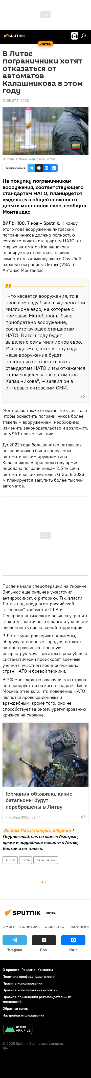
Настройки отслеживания (23, 1015)
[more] (83, 396)
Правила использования (22, 983)
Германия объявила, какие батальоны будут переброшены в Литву (39, 800)
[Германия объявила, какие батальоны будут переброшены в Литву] (45, 755)
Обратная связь (15, 1008)
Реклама (28, 969)
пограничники (46, 860)
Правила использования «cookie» (30, 990)
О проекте (11, 969)
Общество (54, 926)
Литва (25, 860)
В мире (9, 926)
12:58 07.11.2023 (16, 100)
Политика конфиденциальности (29, 976)
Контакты (45, 969)
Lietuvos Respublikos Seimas (35, 159)
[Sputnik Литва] (15, 38)
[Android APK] (18, 1029)
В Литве (10, 860)
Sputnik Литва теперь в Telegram (37, 830)
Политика (30, 926)
